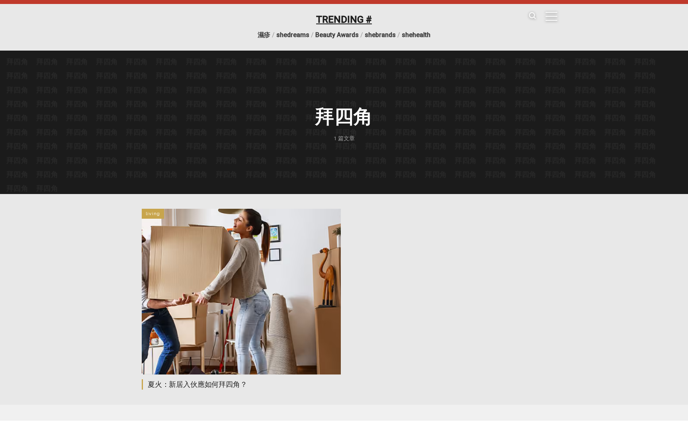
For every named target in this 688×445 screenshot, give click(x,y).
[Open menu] (551, 16)
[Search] (532, 16)
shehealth (416, 35)
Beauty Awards (337, 35)
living (153, 213)
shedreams (292, 35)
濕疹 (264, 35)
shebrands (380, 35)
